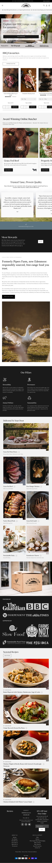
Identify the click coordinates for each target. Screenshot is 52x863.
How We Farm (15, 840)
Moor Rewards (37, 844)
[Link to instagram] (26, 824)
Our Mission (14, 839)
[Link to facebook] (22, 824)
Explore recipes (7, 655)
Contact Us (37, 847)
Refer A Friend (37, 842)
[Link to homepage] (26, 5)
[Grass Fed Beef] (20, 151)
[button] (49, 5)
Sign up (40, 241)
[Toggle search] (43, 5)
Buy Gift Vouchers (37, 846)
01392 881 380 (26, 814)
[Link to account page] (46, 5)
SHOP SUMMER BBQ (21, 36)
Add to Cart (15, 106)
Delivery (37, 839)
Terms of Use (24, 851)
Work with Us (15, 844)
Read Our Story (8, 296)
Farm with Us (15, 842)
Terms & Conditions (32, 851)
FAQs (37, 837)
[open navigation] (2, 5)
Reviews (14, 837)
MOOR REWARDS (46, 1)
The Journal (14, 846)
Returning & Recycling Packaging (37, 840)
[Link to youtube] (29, 824)
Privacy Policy (18, 851)
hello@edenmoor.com (26, 812)
